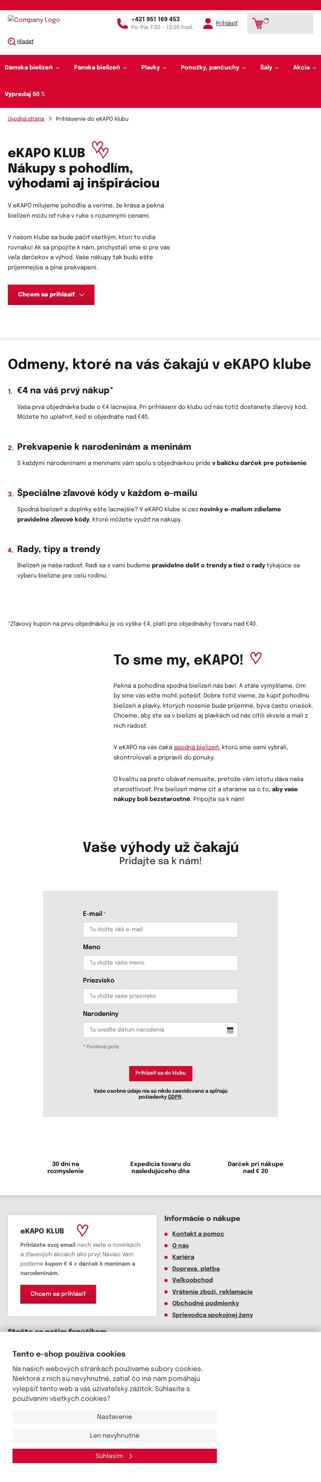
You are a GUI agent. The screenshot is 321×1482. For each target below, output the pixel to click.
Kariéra (183, 1257)
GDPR (174, 1097)
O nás (180, 1246)
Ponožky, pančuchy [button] (210, 68)
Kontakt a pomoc (198, 1234)
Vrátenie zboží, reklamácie (212, 1292)
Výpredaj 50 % (25, 94)
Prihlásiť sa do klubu (160, 1073)
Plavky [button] (150, 68)
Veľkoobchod (192, 1280)
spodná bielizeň (196, 748)
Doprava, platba (196, 1269)
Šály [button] (266, 68)
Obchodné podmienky (205, 1303)
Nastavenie (114, 1417)
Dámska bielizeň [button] (29, 68)
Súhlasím (110, 1456)
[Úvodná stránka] (41, 20)
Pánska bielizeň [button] (97, 68)
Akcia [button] (301, 68)
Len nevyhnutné (114, 1436)
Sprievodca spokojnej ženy (212, 1315)
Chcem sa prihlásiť (46, 295)
